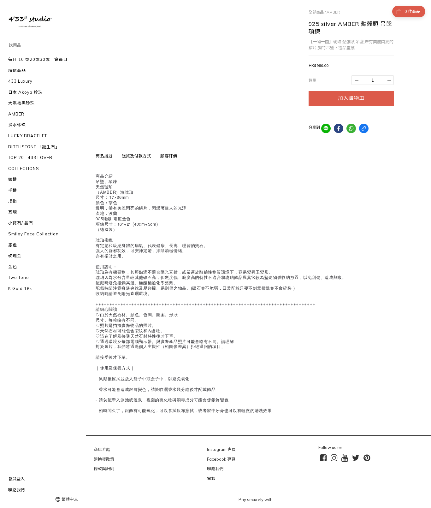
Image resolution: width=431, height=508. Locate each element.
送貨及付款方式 (136, 155)
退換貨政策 (104, 459)
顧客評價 (168, 155)
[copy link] (364, 128)
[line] (326, 128)
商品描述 (104, 155)
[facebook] (338, 128)
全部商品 (316, 12)
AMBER (333, 12)
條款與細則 (104, 468)
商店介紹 (102, 449)
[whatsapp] (351, 128)
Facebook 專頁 (221, 459)
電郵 (211, 478)
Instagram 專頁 (221, 449)
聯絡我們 (215, 468)
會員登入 (16, 478)
